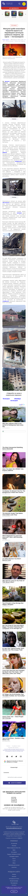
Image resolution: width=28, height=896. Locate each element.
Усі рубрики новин (16, 745)
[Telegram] (12, 757)
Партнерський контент (14, 865)
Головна (8, 745)
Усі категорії (14, 843)
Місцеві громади (14, 880)
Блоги (14, 858)
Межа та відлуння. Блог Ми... (14, 847)
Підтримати (15, 8)
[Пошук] (19, 4)
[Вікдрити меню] (24, 4)
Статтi (14, 860)
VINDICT (19, 838)
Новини (14, 874)
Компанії (14, 876)
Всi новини (14, 25)
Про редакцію (14, 883)
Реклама (14, 845)
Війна (14, 863)
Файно (14, 891)
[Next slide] (25, 14)
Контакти (14, 885)
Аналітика (14, 867)
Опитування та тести (14, 878)
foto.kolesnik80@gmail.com (14, 828)
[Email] (21, 757)
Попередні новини (14, 856)
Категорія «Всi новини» (13, 747)
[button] (7, 757)
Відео (14, 850)
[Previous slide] (2, 14)
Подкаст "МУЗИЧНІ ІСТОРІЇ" (14, 854)
